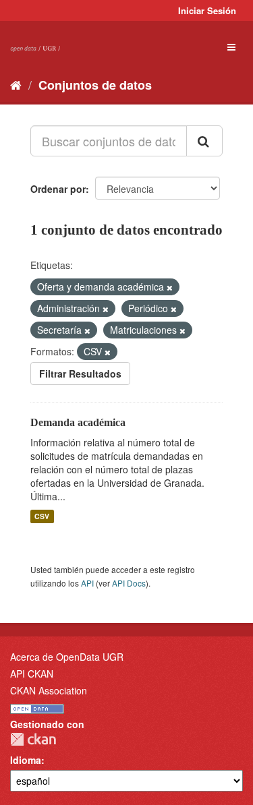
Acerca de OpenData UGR (66, 656)
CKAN (33, 739)
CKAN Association (48, 690)
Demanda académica (77, 422)
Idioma (25, 760)
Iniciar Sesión (207, 10)
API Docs (129, 583)
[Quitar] (170, 287)
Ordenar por (58, 189)
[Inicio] (16, 84)
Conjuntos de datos (95, 85)
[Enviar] (204, 140)
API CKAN (31, 673)
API (87, 583)
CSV (41, 516)
